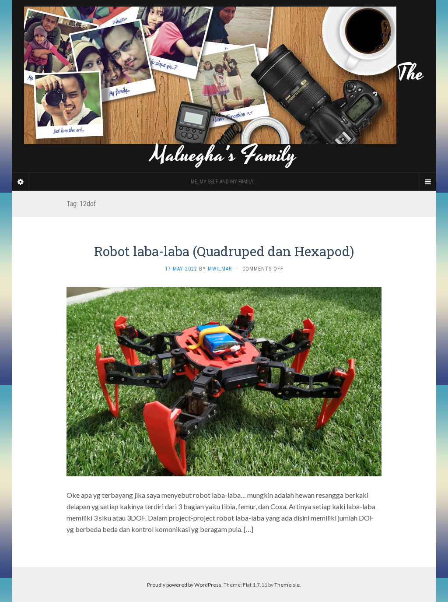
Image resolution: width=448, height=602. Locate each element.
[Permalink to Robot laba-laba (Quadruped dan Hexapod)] (224, 380)
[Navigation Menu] (427, 181)
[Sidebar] (20, 181)
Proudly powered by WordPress (184, 584)
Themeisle (287, 584)
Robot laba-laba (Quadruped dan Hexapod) (224, 251)
